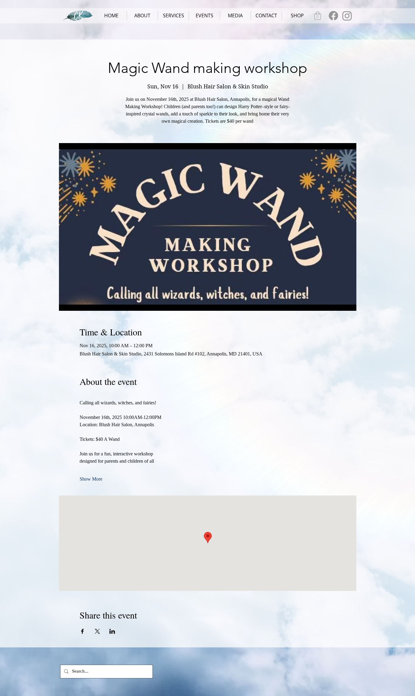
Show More (91, 479)
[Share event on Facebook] (82, 631)
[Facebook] (333, 15)
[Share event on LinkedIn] (112, 631)
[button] (173, 15)
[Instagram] (347, 15)
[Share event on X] (97, 631)
